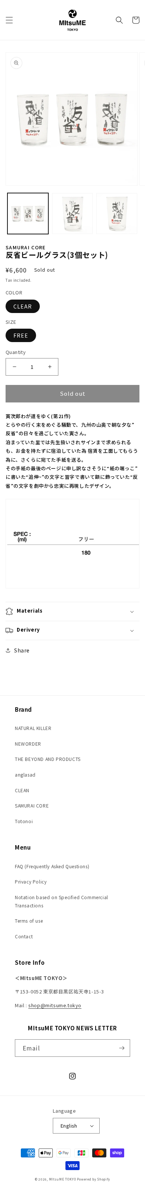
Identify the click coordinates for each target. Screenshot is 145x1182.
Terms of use (29, 920)
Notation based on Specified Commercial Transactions (61, 901)
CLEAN (22, 790)
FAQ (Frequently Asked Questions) (52, 866)
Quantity (16, 351)
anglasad (25, 774)
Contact (24, 936)
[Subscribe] (121, 1048)
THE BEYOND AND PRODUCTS (48, 759)
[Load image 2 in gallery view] (72, 213)
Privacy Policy (30, 881)
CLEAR (22, 306)
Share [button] (22, 650)
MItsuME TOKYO (62, 1179)
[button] (9, 20)
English (69, 1125)
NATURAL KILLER (33, 728)
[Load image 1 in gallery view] (27, 213)
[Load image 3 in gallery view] (116, 213)
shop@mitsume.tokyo (54, 1005)
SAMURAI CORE (32, 805)
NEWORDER (28, 743)
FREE (20, 335)
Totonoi (24, 821)
